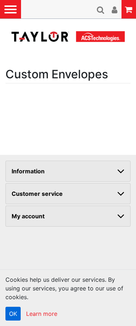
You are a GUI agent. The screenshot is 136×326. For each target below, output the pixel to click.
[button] (10, 9)
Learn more (41, 313)
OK (13, 313)
